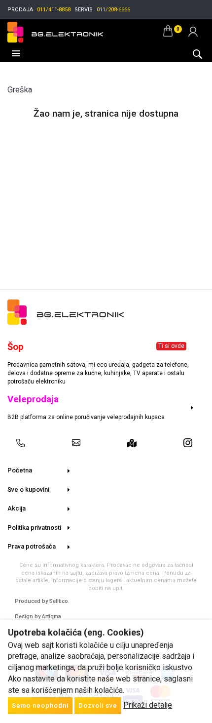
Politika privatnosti (34, 527)
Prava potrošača (31, 546)
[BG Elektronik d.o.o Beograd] (55, 31)
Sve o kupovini (28, 489)
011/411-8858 (54, 9)
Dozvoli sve (97, 705)
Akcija (16, 508)
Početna (19, 470)
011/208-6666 (113, 9)
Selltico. (59, 601)
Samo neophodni (40, 705)
